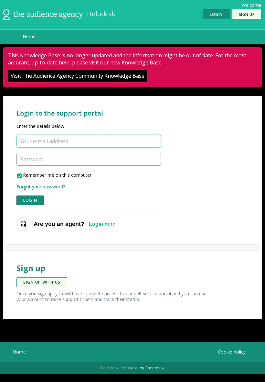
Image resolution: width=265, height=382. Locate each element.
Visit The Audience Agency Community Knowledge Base (77, 75)
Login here (102, 224)
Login (30, 200)
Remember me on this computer (57, 175)
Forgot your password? (40, 187)
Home (29, 36)
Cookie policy (232, 352)
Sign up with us (41, 282)
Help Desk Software (119, 368)
